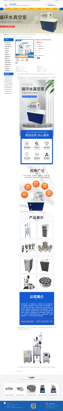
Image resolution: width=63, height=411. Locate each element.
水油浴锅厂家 (7, 50)
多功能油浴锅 (7, 68)
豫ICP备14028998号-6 (15, 404)
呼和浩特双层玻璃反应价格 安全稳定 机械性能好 (8, 87)
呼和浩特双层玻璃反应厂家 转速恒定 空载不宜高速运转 (8, 91)
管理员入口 (17, 407)
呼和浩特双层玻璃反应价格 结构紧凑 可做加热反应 (8, 89)
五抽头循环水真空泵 (8, 64)
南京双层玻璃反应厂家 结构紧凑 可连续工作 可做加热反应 (8, 93)
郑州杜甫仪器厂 (9, 406)
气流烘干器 (6, 52)
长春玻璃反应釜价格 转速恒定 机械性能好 (8, 78)
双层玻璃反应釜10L (8, 56)
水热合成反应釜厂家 (8, 44)
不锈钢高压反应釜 (7, 60)
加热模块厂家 (7, 48)
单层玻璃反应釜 (7, 70)
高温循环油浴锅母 (7, 62)
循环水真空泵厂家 (7, 42)
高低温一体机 (7, 58)
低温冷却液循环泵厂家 (8, 46)
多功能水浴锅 (7, 66)
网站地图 (21, 407)
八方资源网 (11, 407)
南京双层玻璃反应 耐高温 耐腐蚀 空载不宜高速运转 (8, 85)
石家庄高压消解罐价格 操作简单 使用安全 (8, 76)
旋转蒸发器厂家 (7, 54)
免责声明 (14, 407)
